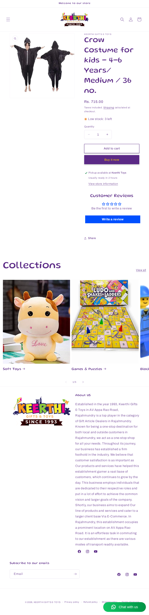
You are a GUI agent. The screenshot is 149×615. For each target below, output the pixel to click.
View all (141, 270)
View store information (103, 183)
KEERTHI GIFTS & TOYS (47, 602)
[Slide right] (83, 382)
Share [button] (92, 238)
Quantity (89, 126)
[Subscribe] (75, 574)
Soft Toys (12, 369)
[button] (8, 19)
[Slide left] (66, 382)
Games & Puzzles (87, 369)
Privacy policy (71, 602)
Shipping (108, 107)
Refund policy (90, 602)
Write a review (113, 219)
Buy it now (111, 159)
